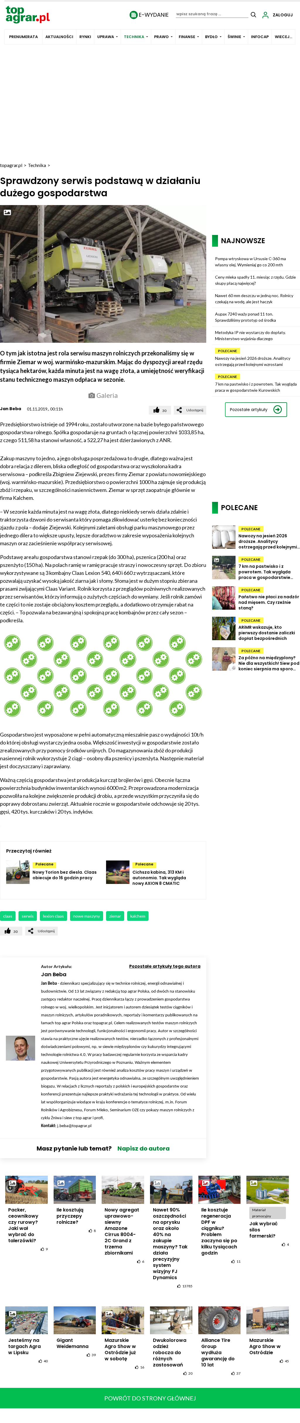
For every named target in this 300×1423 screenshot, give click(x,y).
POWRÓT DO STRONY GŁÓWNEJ (150, 1398)
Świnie (234, 37)
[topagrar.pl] (27, 14)
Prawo (161, 37)
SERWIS (28, 916)
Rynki (85, 37)
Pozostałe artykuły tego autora (164, 966)
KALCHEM (137, 916)
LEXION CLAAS (53, 916)
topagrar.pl (11, 165)
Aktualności (59, 37)
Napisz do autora (143, 1148)
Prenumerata (23, 37)
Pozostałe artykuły (248, 410)
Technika (134, 37)
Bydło (211, 37)
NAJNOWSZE (243, 241)
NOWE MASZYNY (86, 916)
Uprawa (105, 37)
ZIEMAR (115, 916)
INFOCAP (260, 37)
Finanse (187, 37)
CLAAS (7, 916)
